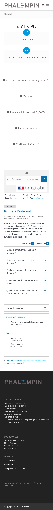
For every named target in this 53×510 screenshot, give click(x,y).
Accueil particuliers (13, 195)
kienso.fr (20, 363)
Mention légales (10, 464)
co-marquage (9, 363)
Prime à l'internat (37, 198)
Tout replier (26, 243)
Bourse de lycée (17, 338)
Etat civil (8, 14)
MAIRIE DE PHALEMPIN (21, 507)
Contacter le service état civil (26, 57)
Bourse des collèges (19, 344)
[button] (26, 252)
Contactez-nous (10, 460)
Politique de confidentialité (14, 468)
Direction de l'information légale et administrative (26, 360)
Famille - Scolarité (30, 195)
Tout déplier (41, 243)
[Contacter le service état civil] (26, 50)
